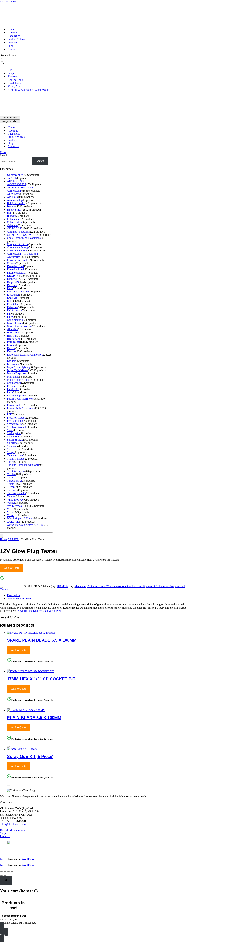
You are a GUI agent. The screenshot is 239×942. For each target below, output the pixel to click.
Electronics (14, 76)
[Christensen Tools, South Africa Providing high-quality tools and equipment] (119, 14)
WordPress (28, 859)
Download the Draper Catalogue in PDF (39, 610)
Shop (10, 45)
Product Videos (16, 39)
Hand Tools (14, 83)
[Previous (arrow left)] (1, 875)
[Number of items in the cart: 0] (1, 536)
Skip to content (8, 1)
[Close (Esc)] (11, 871)
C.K (10, 69)
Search (4, 55)
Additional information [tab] (19, 598)
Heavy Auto (14, 86)
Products (12, 42)
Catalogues (14, 35)
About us (13, 32)
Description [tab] (13, 595)
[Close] (1, 587)
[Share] (8, 871)
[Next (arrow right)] (4, 875)
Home (11, 29)
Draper (11, 73)
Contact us (13, 49)
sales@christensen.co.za (13, 824)
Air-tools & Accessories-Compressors (28, 89)
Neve (3, 859)
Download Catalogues (12, 830)
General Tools (15, 79)
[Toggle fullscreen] (4, 871)
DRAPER (13, 539)
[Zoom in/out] (1, 871)
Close (3, 152)
